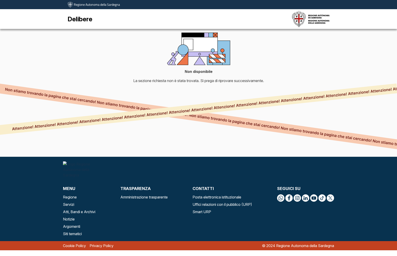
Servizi (68, 204)
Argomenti (71, 226)
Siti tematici (72, 233)
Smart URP (202, 211)
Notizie (69, 219)
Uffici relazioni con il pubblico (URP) (222, 204)
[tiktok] (322, 198)
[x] (330, 198)
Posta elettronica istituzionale (217, 197)
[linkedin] (305, 198)
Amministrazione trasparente (144, 197)
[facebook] (289, 198)
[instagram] (297, 198)
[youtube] (314, 198)
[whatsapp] (281, 198)
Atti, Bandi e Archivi (79, 211)
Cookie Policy (74, 245)
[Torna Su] (381, 240)
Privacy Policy (101, 245)
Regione (70, 197)
